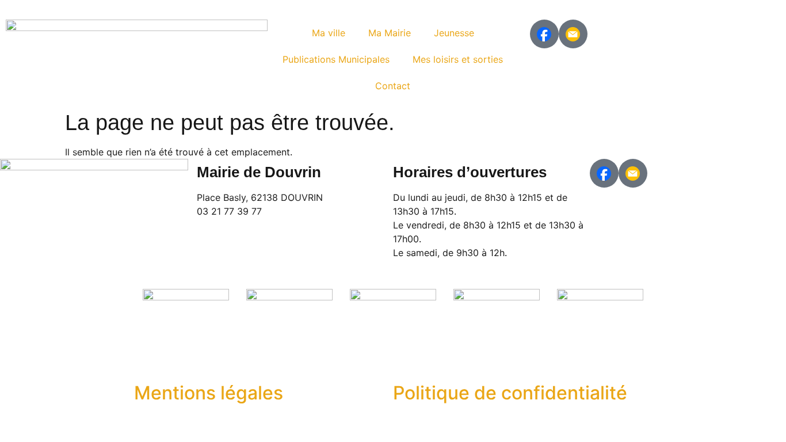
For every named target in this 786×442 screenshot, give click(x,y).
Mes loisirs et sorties (458, 59)
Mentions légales (208, 393)
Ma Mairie (389, 33)
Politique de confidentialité (510, 393)
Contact (392, 86)
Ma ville (328, 33)
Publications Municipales (336, 59)
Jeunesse (454, 33)
